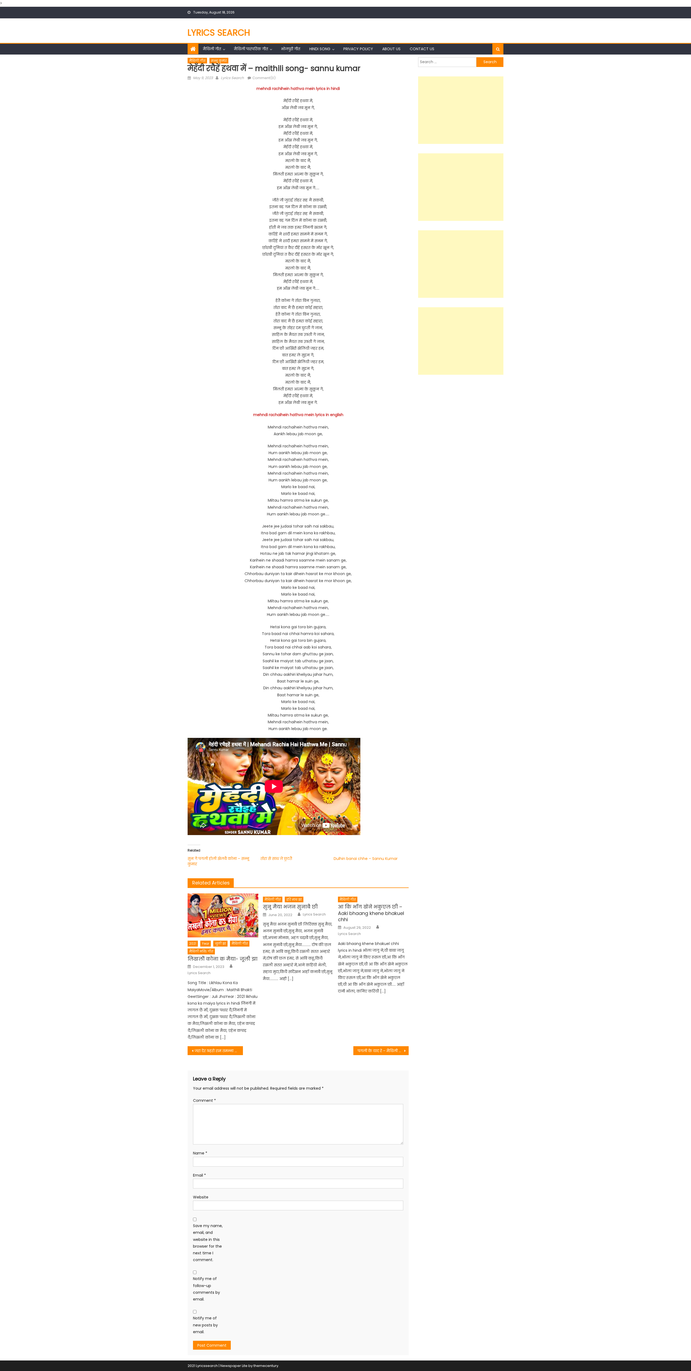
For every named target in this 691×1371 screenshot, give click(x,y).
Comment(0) (264, 77)
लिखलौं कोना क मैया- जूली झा (223, 959)
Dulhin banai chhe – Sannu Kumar (366, 858)
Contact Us (422, 49)
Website (200, 1197)
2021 (192, 943)
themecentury (265, 1365)
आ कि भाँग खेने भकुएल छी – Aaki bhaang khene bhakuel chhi (371, 913)
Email (199, 1175)
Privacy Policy (358, 49)
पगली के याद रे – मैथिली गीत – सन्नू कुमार (383, 1050)
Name (200, 1153)
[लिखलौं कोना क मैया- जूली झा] (223, 915)
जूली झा (220, 943)
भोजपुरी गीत (290, 49)
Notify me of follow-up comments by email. (206, 1289)
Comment (204, 1100)
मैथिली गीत (212, 49)
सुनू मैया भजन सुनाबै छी (290, 907)
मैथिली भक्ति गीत (201, 951)
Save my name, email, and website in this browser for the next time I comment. (208, 1242)
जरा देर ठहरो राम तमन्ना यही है (219, 1050)
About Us (391, 49)
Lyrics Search (219, 32)
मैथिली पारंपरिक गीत (251, 49)
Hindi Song (319, 49)
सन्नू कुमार (219, 60)
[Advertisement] (460, 110)
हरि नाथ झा (294, 899)
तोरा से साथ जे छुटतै (276, 858)
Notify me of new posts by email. (205, 1324)
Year (205, 943)
